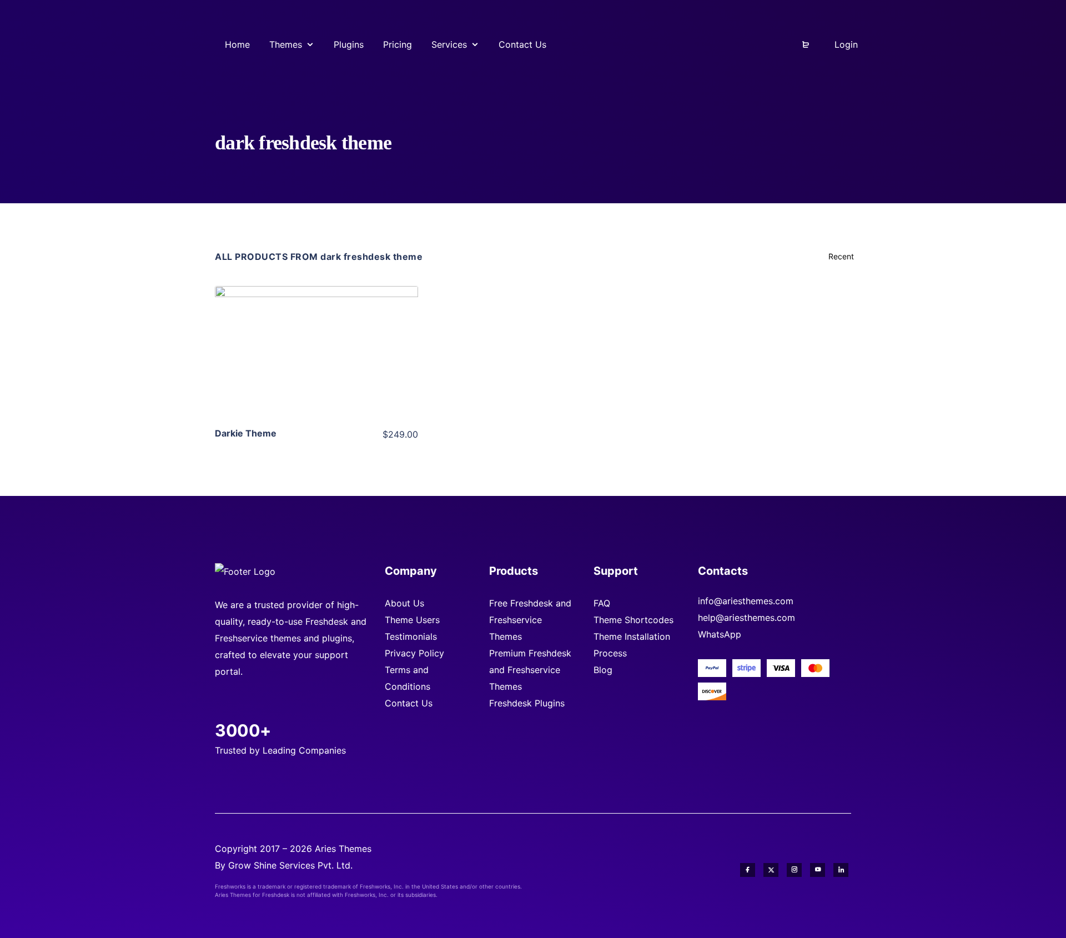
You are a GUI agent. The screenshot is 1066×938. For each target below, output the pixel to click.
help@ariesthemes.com (746, 617)
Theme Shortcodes (633, 619)
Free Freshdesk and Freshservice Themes (530, 620)
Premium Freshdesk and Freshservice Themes (530, 670)
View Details (316, 335)
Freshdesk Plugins (527, 703)
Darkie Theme (245, 433)
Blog (603, 669)
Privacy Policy (414, 653)
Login (845, 44)
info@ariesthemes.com (745, 600)
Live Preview (316, 369)
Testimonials (411, 636)
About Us (404, 603)
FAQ (602, 603)
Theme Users (412, 619)
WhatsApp (719, 634)
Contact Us (409, 703)
